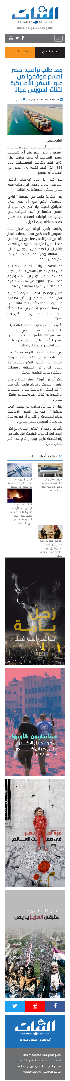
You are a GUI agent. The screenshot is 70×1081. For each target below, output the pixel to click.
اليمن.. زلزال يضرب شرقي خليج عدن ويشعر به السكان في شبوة (20, 483)
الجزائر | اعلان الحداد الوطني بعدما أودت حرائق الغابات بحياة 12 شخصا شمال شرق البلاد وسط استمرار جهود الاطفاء (21, 514)
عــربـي (19, 99)
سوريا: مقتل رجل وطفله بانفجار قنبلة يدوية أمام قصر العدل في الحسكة (51, 485)
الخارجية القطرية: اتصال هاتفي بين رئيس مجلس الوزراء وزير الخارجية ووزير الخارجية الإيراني (51, 548)
